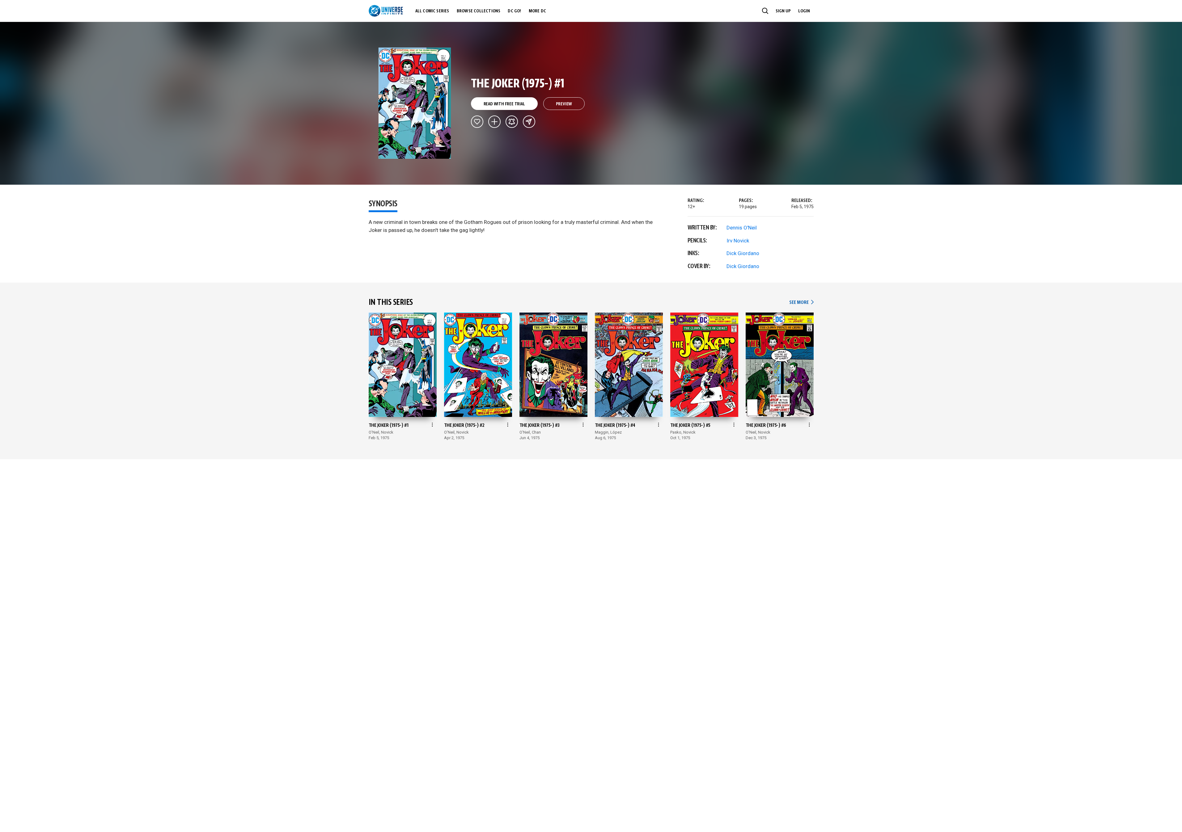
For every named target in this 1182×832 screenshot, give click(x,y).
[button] (765, 11)
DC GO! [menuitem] (514, 11)
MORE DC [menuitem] (537, 11)
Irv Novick (738, 240)
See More (801, 302)
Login (804, 11)
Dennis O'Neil (742, 228)
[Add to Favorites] (477, 122)
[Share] (529, 122)
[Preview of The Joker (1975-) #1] (415, 103)
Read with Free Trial (504, 104)
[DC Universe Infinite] (386, 11)
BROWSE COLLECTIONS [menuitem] (479, 11)
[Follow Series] (512, 122)
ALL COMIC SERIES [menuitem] (432, 11)
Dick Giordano (743, 253)
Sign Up (783, 11)
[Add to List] (494, 122)
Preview (564, 104)
